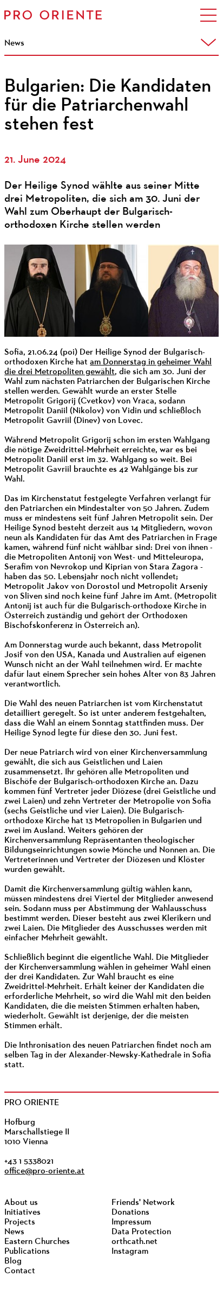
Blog (13, 1261)
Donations (130, 1212)
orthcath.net (135, 1241)
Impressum (131, 1222)
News (14, 1232)
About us (21, 1202)
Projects (19, 1222)
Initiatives (22, 1212)
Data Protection (141, 1232)
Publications (27, 1251)
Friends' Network (143, 1202)
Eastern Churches (37, 1241)
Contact (19, 1271)
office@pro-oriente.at (44, 1171)
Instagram (130, 1251)
